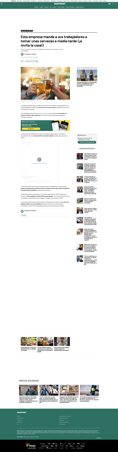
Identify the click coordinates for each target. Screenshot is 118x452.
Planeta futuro (77, 446)
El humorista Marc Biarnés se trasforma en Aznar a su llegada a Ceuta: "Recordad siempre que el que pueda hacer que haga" (90, 190)
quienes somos (20, 418)
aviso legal (61, 420)
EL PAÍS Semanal (72, 446)
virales (46, 7)
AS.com (74, 444)
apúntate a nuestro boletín (87, 142)
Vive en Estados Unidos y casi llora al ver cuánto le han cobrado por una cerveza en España (45, 349)
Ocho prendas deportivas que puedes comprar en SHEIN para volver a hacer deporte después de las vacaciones (87, 84)
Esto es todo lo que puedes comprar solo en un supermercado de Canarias (61, 349)
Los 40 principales (50, 444)
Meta (68, 1)
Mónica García (47, 1)
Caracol (83, 444)
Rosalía (100, 1)
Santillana (56, 444)
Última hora (109, 4)
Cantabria (85, 1)
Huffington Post (45, 446)
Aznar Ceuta (40, 1)
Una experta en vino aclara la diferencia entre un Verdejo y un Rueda (28, 349)
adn (78, 444)
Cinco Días (62, 446)
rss (17, 424)
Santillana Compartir (63, 444)
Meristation (80, 448)
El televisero (61, 7)
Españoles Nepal (26, 1)
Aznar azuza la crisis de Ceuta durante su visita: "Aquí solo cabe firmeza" (90, 210)
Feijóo (65, 1)
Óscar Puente (59, 1)
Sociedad (27, 31)
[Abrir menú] (1, 4)
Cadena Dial (67, 446)
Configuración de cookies (65, 416)
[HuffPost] (21, 412)
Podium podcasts (56, 448)
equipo (18, 416)
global (41, 7)
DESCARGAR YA (31, 128)
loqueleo (74, 448)
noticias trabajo (70, 7)
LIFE (51, 7)
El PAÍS (43, 444)
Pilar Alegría (53, 1)
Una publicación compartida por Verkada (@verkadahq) (39, 181)
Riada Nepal (19, 1)
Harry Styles (95, 1)
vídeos (54, 7)
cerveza (24, 215)
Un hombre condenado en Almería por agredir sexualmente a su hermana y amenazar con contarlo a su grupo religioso (89, 399)
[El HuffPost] (60, 3)
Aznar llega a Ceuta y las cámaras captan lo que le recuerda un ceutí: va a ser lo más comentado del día (90, 156)
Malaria (105, 1)
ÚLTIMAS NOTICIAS (80, 7)
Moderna (49, 448)
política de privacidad (64, 422)
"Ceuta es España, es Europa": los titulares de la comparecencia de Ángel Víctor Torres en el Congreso (90, 179)
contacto (19, 420)
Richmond (42, 448)
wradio (56, 446)
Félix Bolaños (33, 1)
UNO (53, 446)
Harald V (90, 1)
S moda (67, 448)
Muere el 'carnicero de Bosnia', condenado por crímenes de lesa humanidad (90, 201)
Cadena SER (69, 444)
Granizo (80, 1)
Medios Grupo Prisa (31, 448)
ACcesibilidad (62, 424)
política (36, 7)
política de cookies (63, 418)
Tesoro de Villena (74, 1)
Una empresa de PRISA (31, 445)
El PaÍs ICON (62, 448)
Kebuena (82, 446)
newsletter (19, 422)
